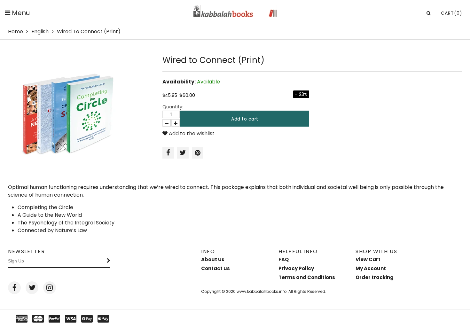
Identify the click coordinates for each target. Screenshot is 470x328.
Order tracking (375, 277)
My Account (371, 268)
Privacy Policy (296, 268)
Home (15, 31)
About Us (212, 259)
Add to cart (244, 119)
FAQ (283, 259)
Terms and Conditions (306, 277)
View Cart (368, 259)
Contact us (215, 268)
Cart (451, 13)
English (40, 31)
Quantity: (172, 107)
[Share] (168, 153)
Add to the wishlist (191, 133)
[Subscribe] (109, 261)
